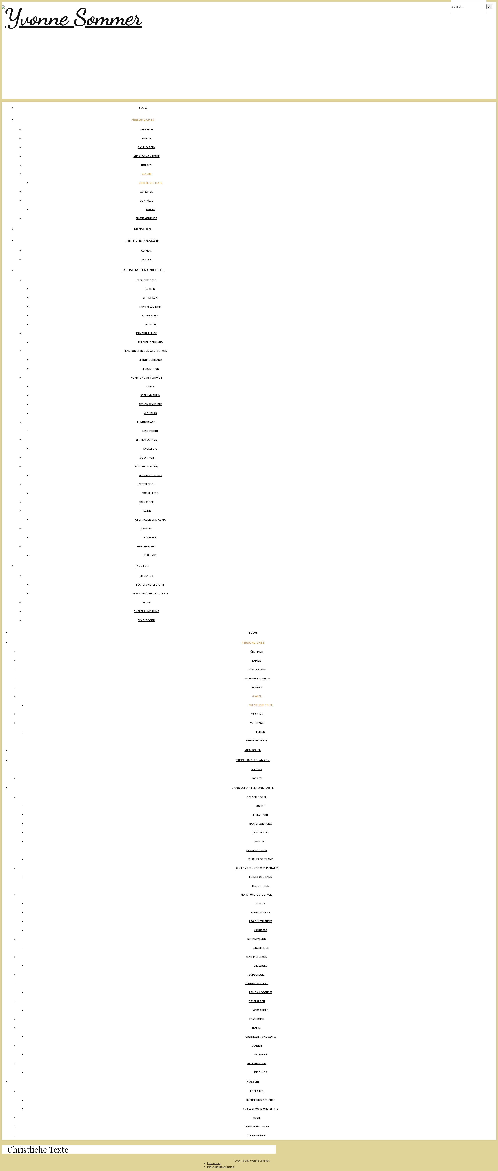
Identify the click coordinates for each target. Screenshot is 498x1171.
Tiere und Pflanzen (143, 240)
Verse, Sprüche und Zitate (150, 593)
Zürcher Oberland (150, 342)
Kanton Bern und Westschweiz (146, 351)
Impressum (213, 1163)
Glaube (146, 174)
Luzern (150, 289)
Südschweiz (146, 457)
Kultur (142, 566)
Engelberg (150, 448)
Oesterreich (146, 484)
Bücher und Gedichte (150, 584)
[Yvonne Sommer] (72, 17)
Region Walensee (150, 404)
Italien (146, 510)
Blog (142, 108)
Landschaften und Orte (143, 270)
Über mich (146, 129)
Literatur (146, 576)
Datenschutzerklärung (220, 1166)
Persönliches (142, 119)
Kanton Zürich (146, 333)
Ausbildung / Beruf (146, 156)
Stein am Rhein (150, 395)
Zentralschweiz (146, 439)
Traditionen (146, 620)
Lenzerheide (150, 431)
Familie (146, 138)
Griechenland (146, 546)
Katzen (147, 259)
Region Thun (150, 369)
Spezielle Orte (146, 280)
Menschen (142, 229)
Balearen (150, 537)
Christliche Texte (150, 183)
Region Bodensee (150, 475)
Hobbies (146, 165)
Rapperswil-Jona (150, 306)
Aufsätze (146, 191)
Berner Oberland (150, 360)
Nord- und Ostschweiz (146, 377)
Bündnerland (146, 422)
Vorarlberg (150, 493)
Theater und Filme (146, 611)
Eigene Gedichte (146, 218)
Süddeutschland (146, 466)
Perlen (150, 209)
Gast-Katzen (146, 147)
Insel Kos (150, 555)
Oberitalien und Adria (150, 519)
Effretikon (150, 297)
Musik (146, 602)
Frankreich (146, 502)
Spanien (146, 528)
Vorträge (146, 200)
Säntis (150, 386)
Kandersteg (150, 315)
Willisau (150, 324)
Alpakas (146, 250)
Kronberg (150, 413)
